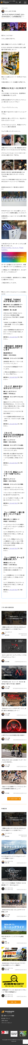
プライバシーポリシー (6, 1022)
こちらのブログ (13, 337)
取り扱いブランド (5, 1018)
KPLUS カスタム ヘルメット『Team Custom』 (12, 249)
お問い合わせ (4, 1020)
